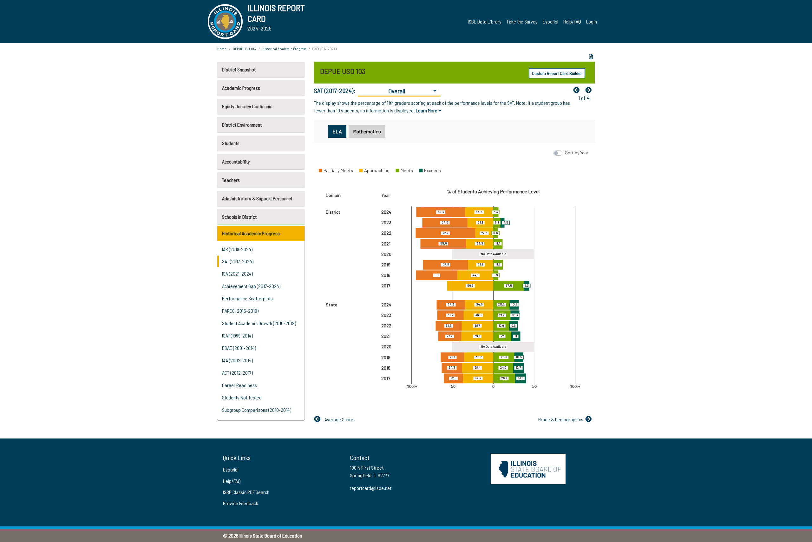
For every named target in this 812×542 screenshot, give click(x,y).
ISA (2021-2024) (237, 274)
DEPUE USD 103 (244, 48)
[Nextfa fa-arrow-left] (590, 90)
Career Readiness (239, 385)
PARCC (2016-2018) (240, 311)
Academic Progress (241, 88)
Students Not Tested (242, 397)
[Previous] (578, 90)
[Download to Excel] (591, 56)
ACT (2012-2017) (237, 373)
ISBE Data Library (484, 21)
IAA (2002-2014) (237, 360)
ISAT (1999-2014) (237, 335)
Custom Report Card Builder (557, 73)
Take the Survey (522, 21)
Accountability (236, 161)
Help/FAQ (572, 21)
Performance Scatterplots (247, 298)
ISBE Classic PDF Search (246, 492)
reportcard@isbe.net (370, 488)
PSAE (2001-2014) (239, 348)
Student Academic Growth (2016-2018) (259, 323)
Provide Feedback (240, 503)
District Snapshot (239, 69)
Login (591, 21)
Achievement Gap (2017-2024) (251, 286)
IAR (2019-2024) (237, 249)
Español (550, 21)
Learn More (427, 110)
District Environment (242, 125)
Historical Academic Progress (251, 233)
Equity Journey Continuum (247, 106)
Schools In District (239, 217)
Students (230, 143)
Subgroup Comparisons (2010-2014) (256, 410)
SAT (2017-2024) (237, 261)
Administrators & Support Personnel (257, 198)
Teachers (231, 180)
